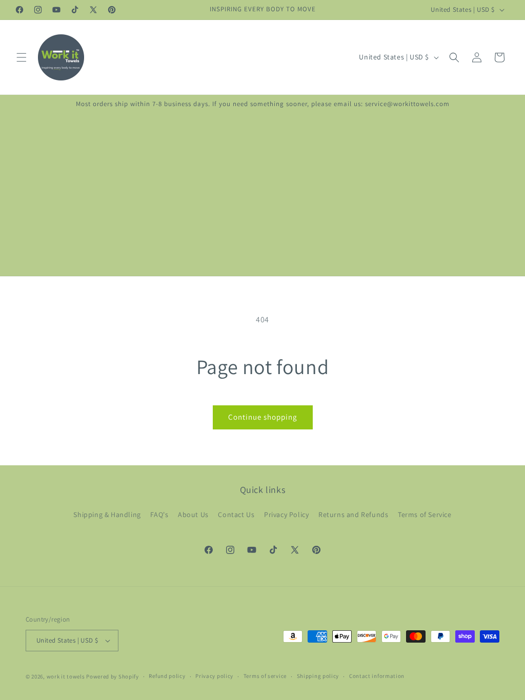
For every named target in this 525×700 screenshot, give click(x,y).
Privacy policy (214, 676)
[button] (21, 57)
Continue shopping (262, 417)
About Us (193, 514)
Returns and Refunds (353, 514)
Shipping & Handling (106, 514)
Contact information (377, 676)
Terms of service (265, 676)
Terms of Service (425, 514)
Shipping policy (318, 676)
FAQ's (159, 514)
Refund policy (167, 676)
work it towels (66, 676)
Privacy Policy (286, 514)
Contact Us (236, 514)
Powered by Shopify (112, 676)
